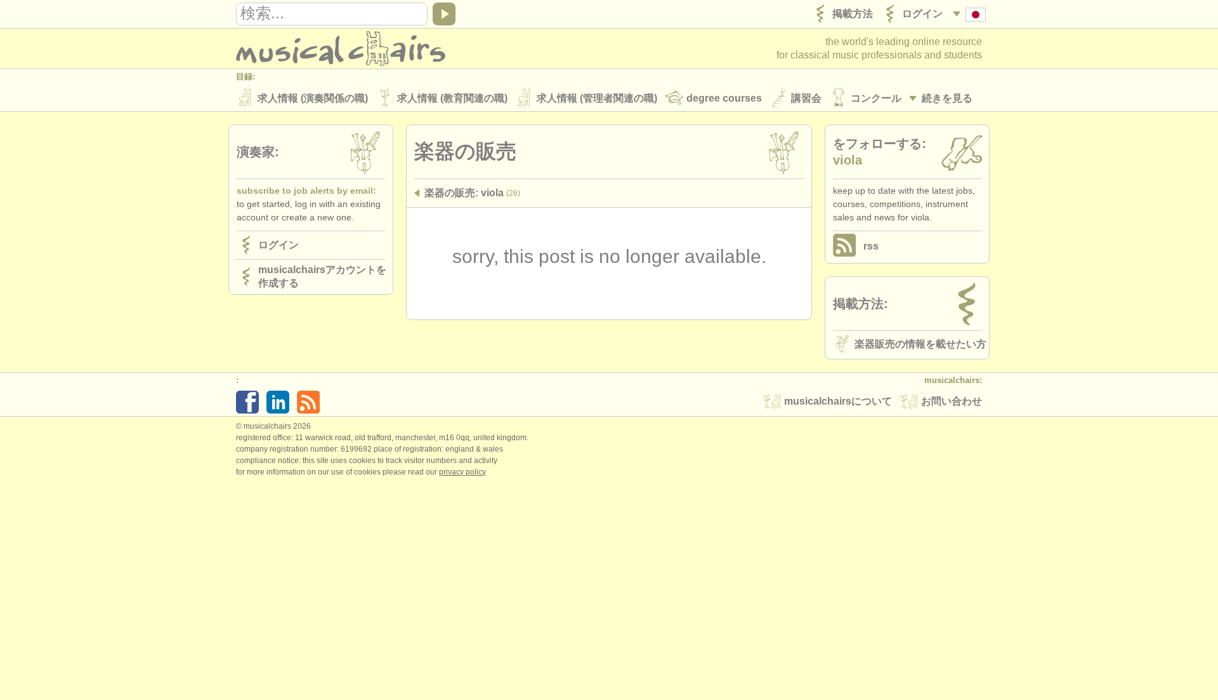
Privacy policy (462, 472)
